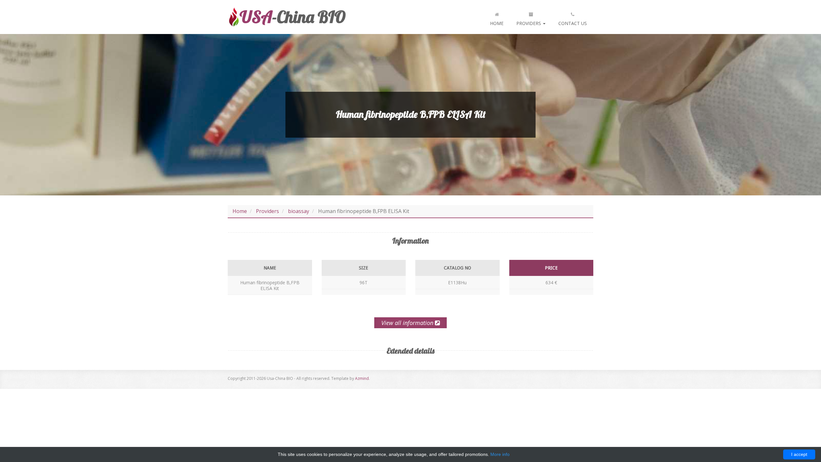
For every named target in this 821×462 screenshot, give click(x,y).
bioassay (298, 211)
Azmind (362, 378)
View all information (408, 323)
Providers (529, 23)
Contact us (572, 23)
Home (497, 23)
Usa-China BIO (287, 17)
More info (500, 454)
